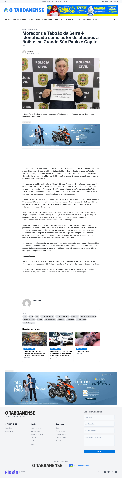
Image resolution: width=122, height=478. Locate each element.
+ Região (58, 19)
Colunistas (59, 441)
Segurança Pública (29, 319)
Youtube (61, 114)
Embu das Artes (32, 29)
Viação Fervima (81, 319)
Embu (31, 19)
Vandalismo (70, 319)
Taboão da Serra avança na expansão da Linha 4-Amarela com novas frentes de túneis (34, 354)
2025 (24, 316)
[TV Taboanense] (79, 465)
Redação (30, 51)
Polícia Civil (74, 316)
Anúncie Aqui (9, 431)
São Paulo (68, 19)
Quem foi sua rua (61, 434)
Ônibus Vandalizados (62, 316)
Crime (31, 316)
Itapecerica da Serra (44, 19)
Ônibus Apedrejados (47, 316)
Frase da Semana (61, 437)
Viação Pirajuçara (28, 323)
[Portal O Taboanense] (47, 465)
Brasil (78, 19)
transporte (61, 319)
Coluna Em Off (60, 428)
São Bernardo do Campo (88, 316)
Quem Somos (9, 428)
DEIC (37, 316)
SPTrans (39, 319)
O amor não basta (82, 351)
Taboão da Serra (19, 19)
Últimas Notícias (90, 19)
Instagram (51, 114)
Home (7, 19)
